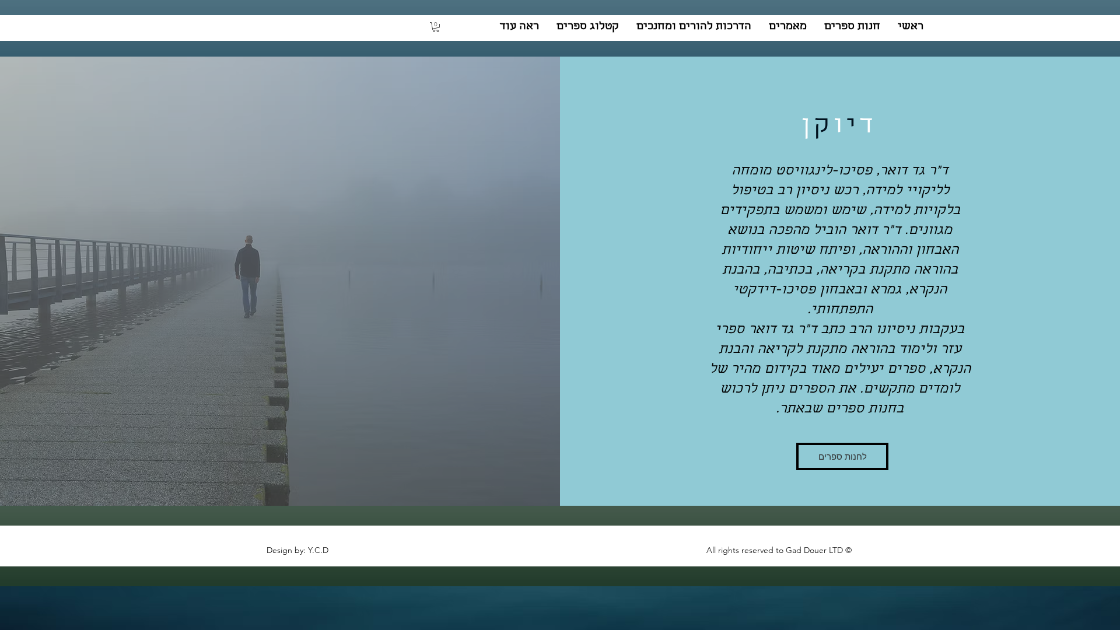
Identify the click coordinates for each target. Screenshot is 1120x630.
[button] (436, 27)
